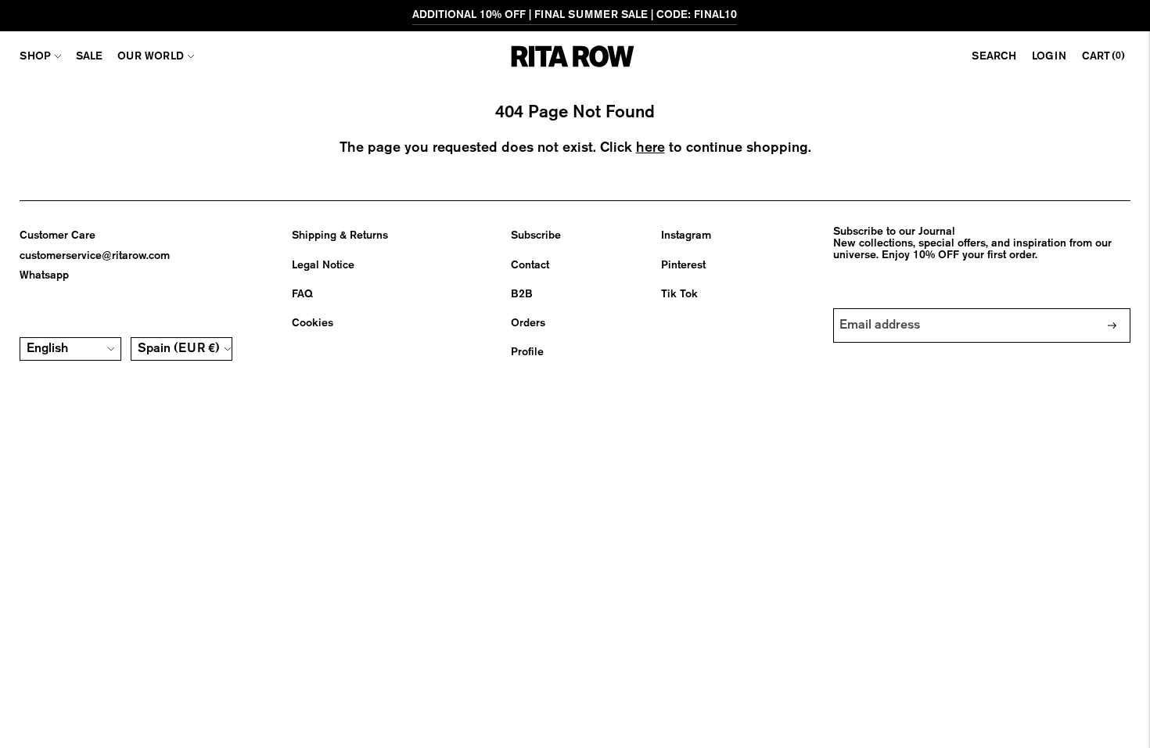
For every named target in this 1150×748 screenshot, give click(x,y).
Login (1049, 56)
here (650, 148)
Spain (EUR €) (179, 348)
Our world (150, 56)
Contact (530, 265)
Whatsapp (44, 275)
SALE (89, 56)
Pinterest (683, 265)
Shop (35, 56)
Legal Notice (323, 265)
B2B (522, 294)
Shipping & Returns (340, 235)
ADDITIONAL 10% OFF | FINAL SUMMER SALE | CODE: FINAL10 (574, 15)
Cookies (312, 323)
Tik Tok (679, 294)
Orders (528, 323)
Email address (881, 308)
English (47, 348)
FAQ (302, 294)
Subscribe (536, 235)
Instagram (686, 235)
